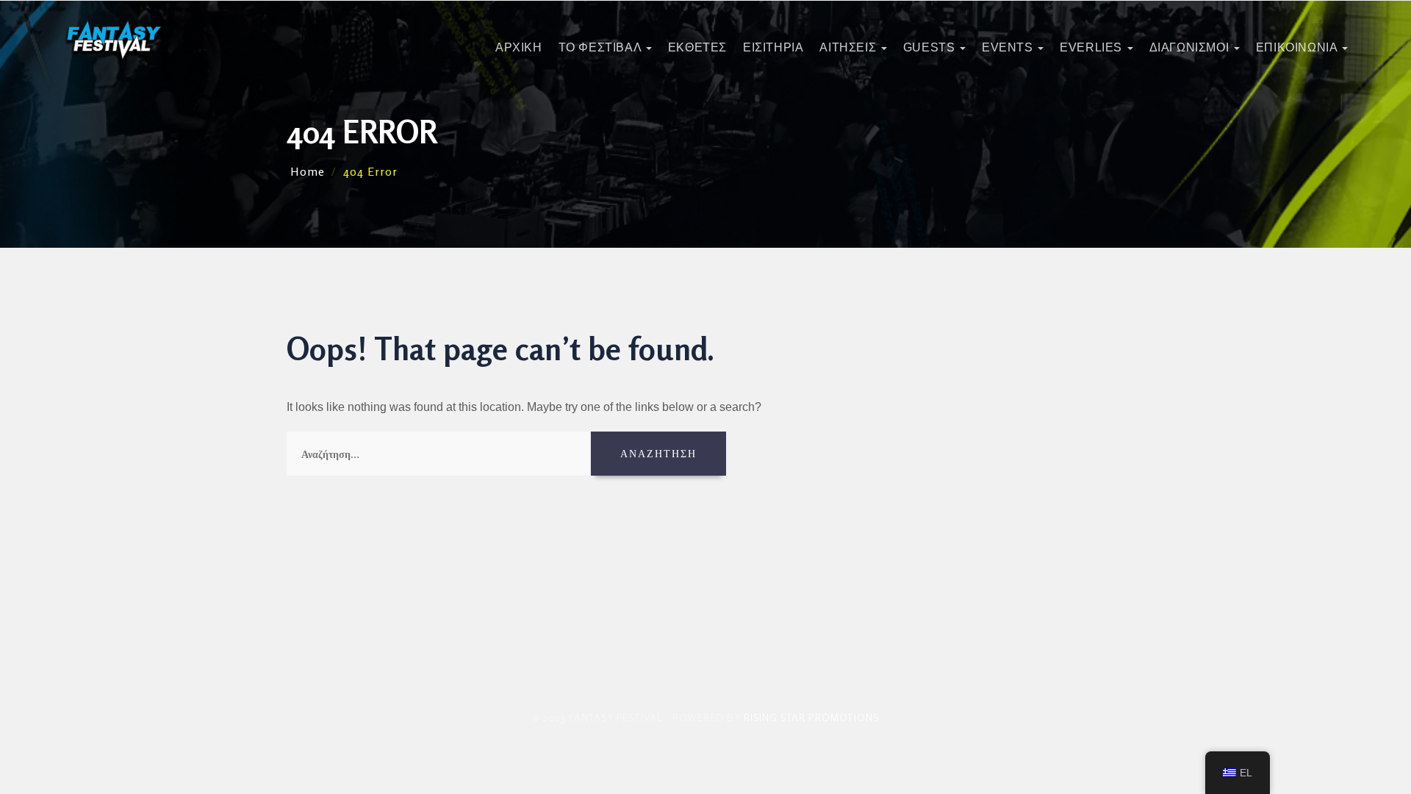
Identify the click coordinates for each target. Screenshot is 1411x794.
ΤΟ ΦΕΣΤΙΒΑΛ (602, 47)
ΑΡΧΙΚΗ (518, 47)
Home (307, 171)
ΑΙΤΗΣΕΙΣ (849, 47)
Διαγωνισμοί (1190, 47)
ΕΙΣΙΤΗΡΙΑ (773, 47)
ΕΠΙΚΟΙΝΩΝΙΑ (1298, 47)
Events (1009, 47)
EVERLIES (1092, 47)
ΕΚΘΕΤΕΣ (697, 47)
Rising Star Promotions (811, 717)
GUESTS (930, 47)
